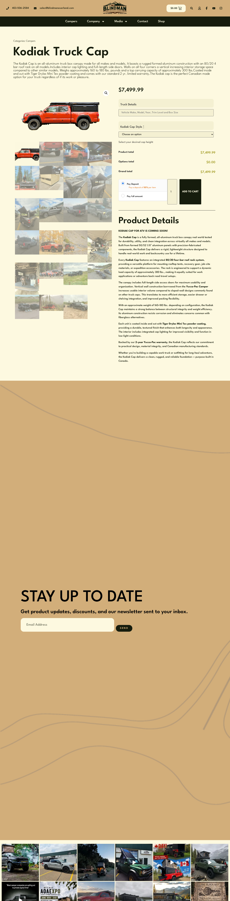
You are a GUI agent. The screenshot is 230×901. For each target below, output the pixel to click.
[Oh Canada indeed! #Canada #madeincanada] (171, 862)
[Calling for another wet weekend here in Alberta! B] (209, 862)
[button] (191, 8)
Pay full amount (135, 196)
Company (93, 21)
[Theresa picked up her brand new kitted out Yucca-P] (58, 862)
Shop (161, 21)
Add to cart (190, 191)
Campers (71, 21)
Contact (142, 21)
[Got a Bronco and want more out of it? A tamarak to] (134, 862)
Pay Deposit (133, 184)
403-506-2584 (20, 8)
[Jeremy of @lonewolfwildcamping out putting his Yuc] (20, 862)
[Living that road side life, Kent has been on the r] (96, 862)
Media (118, 21)
